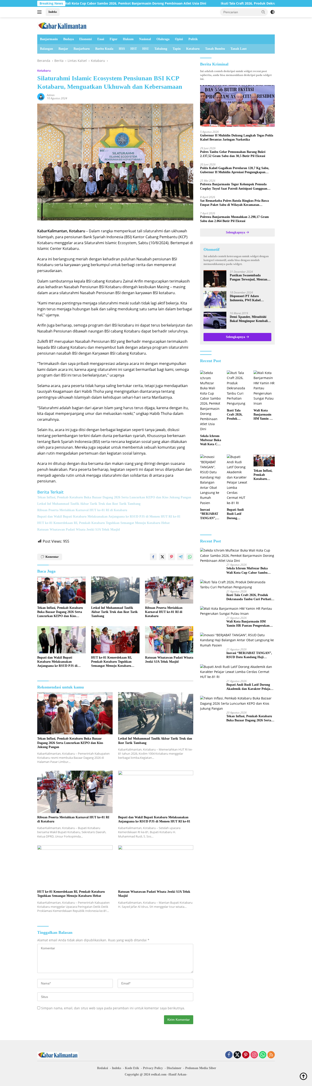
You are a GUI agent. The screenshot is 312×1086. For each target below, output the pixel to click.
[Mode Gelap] (272, 12)
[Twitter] (237, 1055)
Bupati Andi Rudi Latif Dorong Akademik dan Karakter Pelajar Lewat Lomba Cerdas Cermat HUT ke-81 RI (237, 514)
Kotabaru (193, 48)
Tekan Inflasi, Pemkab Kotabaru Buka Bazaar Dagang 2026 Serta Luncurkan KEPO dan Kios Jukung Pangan (114, 497)
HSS (122, 48)
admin (51, 95)
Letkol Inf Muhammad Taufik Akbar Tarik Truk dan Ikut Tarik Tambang (88, 503)
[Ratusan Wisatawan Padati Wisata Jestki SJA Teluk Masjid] (169, 639)
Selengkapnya (236, 232)
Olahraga (162, 39)
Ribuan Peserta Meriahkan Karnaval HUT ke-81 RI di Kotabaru (82, 510)
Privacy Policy (153, 1068)
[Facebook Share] (153, 556)
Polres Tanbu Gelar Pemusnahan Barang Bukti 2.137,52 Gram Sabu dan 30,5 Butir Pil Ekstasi (232, 154)
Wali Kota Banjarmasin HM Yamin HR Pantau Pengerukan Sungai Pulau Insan (264, 415)
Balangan (46, 48)
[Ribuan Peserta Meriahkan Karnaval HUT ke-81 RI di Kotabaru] (169, 590)
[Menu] (40, 12)
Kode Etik (132, 1068)
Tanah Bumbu (215, 48)
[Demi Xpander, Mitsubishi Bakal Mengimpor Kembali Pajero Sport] (215, 320)
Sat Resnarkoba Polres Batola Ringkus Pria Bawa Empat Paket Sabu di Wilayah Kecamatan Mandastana (234, 203)
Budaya (68, 39)
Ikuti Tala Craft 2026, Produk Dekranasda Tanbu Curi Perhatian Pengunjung (234, 3)
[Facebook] (229, 1055)
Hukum (128, 39)
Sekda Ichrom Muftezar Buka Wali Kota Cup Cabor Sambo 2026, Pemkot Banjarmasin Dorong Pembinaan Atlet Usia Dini (210, 440)
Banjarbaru (82, 48)
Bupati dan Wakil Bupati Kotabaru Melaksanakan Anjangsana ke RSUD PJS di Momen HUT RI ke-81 (108, 516)
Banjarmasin (49, 39)
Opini (179, 39)
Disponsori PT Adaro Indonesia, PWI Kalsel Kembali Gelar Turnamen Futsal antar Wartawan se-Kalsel (248, 298)
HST (133, 48)
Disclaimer (174, 1068)
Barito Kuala (104, 48)
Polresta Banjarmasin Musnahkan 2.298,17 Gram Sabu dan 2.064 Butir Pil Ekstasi (234, 219)
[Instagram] (254, 1055)
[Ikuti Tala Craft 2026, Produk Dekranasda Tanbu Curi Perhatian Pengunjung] (237, 388)
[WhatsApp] (262, 1055)
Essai (100, 39)
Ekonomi (85, 39)
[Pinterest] (245, 1055)
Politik (193, 39)
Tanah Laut (238, 48)
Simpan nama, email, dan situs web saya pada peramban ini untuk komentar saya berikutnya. (113, 1008)
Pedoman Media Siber (200, 1068)
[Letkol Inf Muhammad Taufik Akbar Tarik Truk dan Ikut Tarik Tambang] (115, 590)
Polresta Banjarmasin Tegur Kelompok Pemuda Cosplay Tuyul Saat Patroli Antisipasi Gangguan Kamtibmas (233, 187)
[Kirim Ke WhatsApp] (189, 556)
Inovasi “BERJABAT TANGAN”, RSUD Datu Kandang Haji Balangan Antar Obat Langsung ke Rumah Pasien (210, 514)
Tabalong (160, 48)
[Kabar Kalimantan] (62, 25)
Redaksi (102, 1068)
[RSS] (271, 1055)
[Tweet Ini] (162, 556)
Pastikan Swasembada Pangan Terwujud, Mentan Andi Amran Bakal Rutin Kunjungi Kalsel (248, 278)
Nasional (145, 39)
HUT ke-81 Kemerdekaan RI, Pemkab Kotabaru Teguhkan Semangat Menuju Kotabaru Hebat (103, 523)
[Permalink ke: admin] (41, 96)
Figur (113, 39)
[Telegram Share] (180, 556)
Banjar (63, 48)
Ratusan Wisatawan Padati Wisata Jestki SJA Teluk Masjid (78, 529)
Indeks (52, 11)
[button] (263, 12)
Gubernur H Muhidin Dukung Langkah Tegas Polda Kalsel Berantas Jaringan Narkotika (236, 137)
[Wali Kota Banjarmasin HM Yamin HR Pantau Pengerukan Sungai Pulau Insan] (264, 388)
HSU (145, 48)
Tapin (177, 48)
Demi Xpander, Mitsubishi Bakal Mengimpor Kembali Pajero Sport (249, 319)
